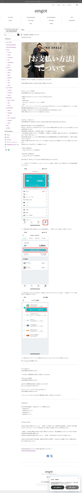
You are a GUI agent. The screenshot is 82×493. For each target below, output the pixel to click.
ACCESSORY (72, 20)
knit (8, 60)
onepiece (10, 92)
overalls (9, 90)
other (9, 65)
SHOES (51, 23)
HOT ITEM (10, 17)
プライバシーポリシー (12, 142)
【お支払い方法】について (31, 34)
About (58, 5)
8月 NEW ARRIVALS (51, 17)
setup (9, 95)
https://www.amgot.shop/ (28, 450)
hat (8, 115)
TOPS (71, 17)
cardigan (10, 70)
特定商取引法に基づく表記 (73, 491)
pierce (9, 110)
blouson (10, 77)
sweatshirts (10, 62)
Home (53, 5)
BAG (31, 23)
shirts (9, 55)
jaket (9, 75)
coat (9, 80)
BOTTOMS (51, 20)
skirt (9, 102)
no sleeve (10, 57)
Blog (64, 5)
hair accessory (12, 118)
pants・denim (11, 100)
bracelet (10, 120)
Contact (69, 5)
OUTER (10, 20)
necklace (10, 113)
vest (9, 82)
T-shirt (9, 52)
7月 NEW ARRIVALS (30, 17)
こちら (24, 150)
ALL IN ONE (30, 20)
